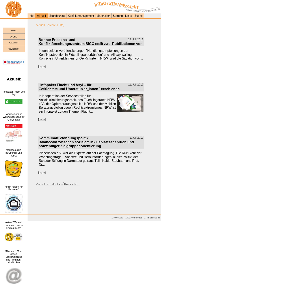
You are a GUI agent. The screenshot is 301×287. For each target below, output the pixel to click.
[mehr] (42, 66)
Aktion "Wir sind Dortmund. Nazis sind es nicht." (14, 225)
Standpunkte (57, 15)
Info (31, 15)
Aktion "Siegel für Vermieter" (14, 188)
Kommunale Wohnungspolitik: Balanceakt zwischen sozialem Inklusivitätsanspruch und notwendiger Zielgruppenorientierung (86, 142)
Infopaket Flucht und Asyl (14, 93)
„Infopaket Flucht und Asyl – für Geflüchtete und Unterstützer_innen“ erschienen (79, 87)
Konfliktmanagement (81, 15)
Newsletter (13, 48)
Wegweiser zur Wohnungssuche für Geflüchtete (13, 117)
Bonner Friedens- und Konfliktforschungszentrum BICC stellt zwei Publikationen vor (90, 42)
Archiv (13, 36)
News (14, 30)
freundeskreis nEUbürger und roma (14, 153)
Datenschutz (134, 217)
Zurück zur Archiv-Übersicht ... (58, 184)
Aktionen (13, 42)
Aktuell (41, 15)
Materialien (103, 15)
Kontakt (118, 217)
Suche (138, 15)
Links (128, 15)
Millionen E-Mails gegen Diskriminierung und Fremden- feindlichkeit (13, 257)
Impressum (153, 217)
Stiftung (118, 15)
